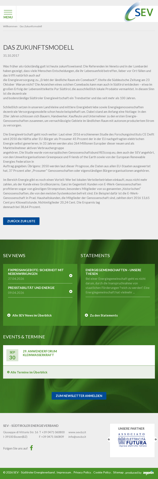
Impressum (64, 472)
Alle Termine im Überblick (28, 372)
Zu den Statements (104, 315)
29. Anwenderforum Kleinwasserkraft (40, 353)
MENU (8, 17)
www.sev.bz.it (77, 432)
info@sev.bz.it (77, 436)
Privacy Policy (82, 472)
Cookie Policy (102, 472)
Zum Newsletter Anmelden (79, 396)
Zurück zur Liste (21, 221)
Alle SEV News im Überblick (32, 315)
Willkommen (10, 26)
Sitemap (118, 472)
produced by (133, 472)
